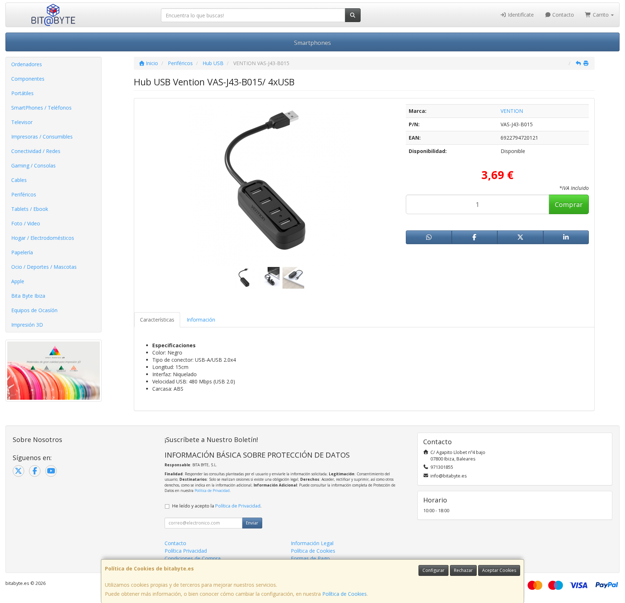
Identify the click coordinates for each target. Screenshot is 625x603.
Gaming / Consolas (33, 165)
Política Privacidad (186, 550)
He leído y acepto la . (217, 506)
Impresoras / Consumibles (42, 136)
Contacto (562, 14)
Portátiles (22, 93)
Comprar (569, 204)
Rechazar (463, 570)
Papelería (22, 252)
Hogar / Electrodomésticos (42, 237)
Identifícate (520, 14)
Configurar (433, 570)
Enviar (252, 523)
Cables (19, 180)
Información (201, 319)
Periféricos (23, 194)
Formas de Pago (310, 558)
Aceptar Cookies (499, 570)
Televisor (22, 122)
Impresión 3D (27, 324)
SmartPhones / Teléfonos (41, 107)
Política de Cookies (344, 593)
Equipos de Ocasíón (34, 310)
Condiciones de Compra (193, 558)
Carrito (600, 14)
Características (157, 319)
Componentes (27, 78)
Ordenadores (26, 64)
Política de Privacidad (212, 490)
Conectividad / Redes (35, 151)
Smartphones (312, 43)
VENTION (512, 110)
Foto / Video (25, 223)
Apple (17, 281)
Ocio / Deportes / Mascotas (44, 266)
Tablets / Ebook (29, 208)
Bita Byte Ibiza (28, 295)
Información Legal (312, 543)
